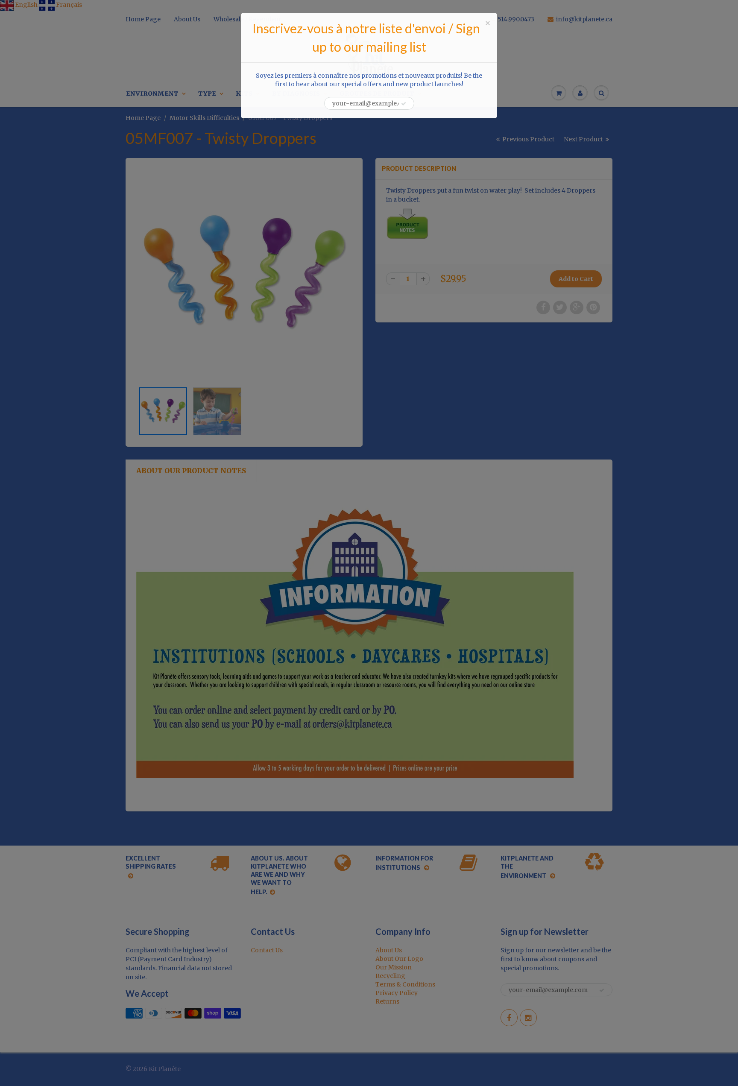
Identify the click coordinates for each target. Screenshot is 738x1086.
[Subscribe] (404, 104)
